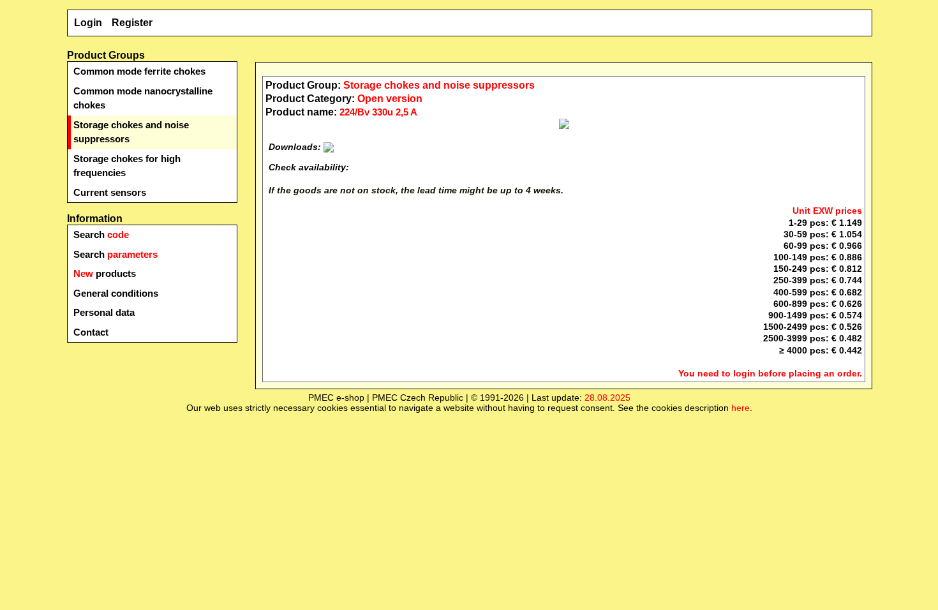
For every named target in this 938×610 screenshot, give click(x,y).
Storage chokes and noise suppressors (131, 132)
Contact (90, 332)
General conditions (115, 293)
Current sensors (109, 192)
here (740, 408)
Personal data (104, 312)
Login (88, 22)
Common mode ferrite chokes (139, 71)
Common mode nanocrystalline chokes (142, 98)
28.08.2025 (607, 397)
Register (132, 22)
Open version (389, 98)
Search (101, 234)
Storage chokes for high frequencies (127, 166)
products (104, 273)
